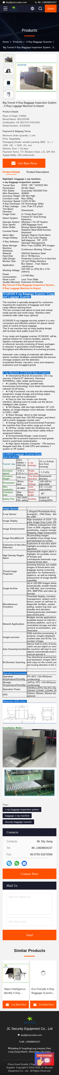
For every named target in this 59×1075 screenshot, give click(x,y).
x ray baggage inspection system (22, 809)
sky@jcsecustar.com (16, 2)
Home (6, 41)
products (17, 41)
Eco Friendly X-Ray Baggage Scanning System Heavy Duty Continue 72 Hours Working (42, 991)
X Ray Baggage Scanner (39, 41)
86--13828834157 (47, 2)
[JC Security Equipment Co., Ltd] (16, 8)
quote (51, 8)
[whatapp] (16, 863)
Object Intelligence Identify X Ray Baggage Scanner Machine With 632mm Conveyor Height (15, 991)
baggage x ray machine (17, 815)
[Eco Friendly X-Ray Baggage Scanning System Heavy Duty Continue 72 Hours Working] (43, 973)
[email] (24, 863)
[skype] (9, 863)
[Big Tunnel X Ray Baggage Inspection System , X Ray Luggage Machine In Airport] (36, 77)
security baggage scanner (18, 822)
